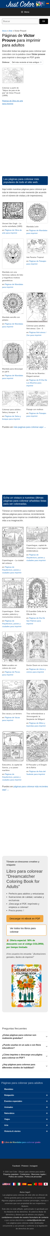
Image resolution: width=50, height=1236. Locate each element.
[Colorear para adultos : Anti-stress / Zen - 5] (37, 322)
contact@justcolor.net (36, 1220)
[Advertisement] (25, 143)
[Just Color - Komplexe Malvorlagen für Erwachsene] (30, 1184)
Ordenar (5, 62)
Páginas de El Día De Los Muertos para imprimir (36, 383)
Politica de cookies (16, 1177)
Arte (10, 31)
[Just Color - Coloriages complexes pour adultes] (14, 1184)
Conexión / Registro (42, 3)
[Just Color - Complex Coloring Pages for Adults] (6, 1184)
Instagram (34, 1166)
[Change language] (47, 3)
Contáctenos (25, 1174)
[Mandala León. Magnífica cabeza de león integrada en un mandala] (37, 222)
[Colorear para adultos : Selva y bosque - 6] (13, 405)
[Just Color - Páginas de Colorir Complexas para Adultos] (35, 1184)
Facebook (16, 1166)
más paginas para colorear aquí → (29, 427)
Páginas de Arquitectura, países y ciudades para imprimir (11, 570)
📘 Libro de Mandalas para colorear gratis (20, 1142)
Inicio (4, 31)
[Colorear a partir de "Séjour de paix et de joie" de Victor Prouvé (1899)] (13, 82)
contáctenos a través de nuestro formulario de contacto (25, 1217)
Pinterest (25, 1166)
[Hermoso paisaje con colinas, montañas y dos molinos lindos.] (37, 405)
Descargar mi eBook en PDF (25, 918)
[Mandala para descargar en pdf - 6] (13, 365)
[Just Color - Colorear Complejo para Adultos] (24, 1184)
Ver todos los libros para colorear (23, 930)
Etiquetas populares (11, 1174)
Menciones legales (38, 1174)
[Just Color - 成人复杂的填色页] (40, 1184)
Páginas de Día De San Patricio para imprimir (35, 621)
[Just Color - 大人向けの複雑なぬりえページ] (46, 1184)
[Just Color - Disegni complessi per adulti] (19, 1184)
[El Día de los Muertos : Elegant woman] (37, 369)
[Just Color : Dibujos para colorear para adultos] (24, 4)
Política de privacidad (33, 1177)
